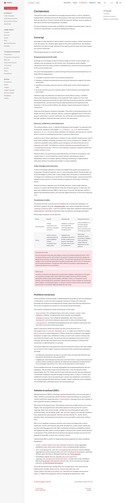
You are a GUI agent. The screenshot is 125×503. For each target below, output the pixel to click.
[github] (117, 2)
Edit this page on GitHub (43, 482)
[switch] (111, 3)
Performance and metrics (54, 463)
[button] (13, 29)
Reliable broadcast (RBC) (111, 19)
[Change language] (105, 2)
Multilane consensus (109, 16)
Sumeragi (106, 13)
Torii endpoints (75, 454)
